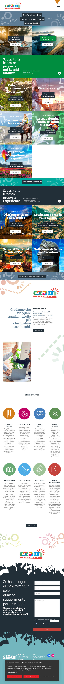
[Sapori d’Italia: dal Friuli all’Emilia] (16, 255)
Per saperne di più (12, 672)
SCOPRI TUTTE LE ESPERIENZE (32, 182)
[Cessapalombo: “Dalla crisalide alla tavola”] (48, 128)
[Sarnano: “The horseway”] (16, 128)
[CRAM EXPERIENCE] (13, 5)
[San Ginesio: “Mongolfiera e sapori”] (16, 161)
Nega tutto (15, 676)
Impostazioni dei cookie (48, 676)
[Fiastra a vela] (48, 94)
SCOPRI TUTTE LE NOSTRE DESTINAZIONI (32, 276)
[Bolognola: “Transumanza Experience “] (16, 94)
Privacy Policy (55, 620)
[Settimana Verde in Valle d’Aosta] (48, 222)
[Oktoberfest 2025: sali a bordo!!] (16, 222)
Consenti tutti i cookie (31, 676)
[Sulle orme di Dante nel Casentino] (48, 255)
